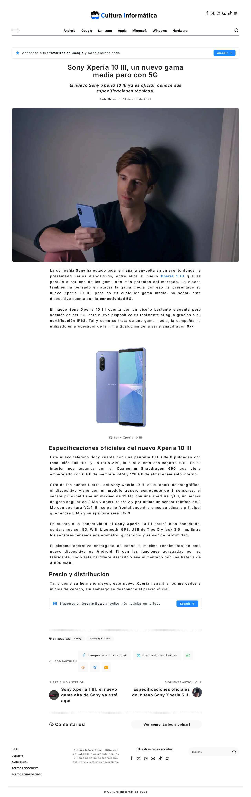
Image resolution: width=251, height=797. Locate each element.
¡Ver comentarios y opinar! (166, 724)
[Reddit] (83, 667)
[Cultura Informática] (126, 13)
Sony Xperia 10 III (100, 638)
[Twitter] (213, 13)
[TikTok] (230, 13)
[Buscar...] (236, 30)
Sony (78, 638)
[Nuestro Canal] (236, 13)
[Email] (106, 667)
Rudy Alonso (108, 99)
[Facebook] (207, 13)
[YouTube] (224, 13)
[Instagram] (219, 13)
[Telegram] (95, 667)
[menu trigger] (18, 30)
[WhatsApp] (188, 655)
